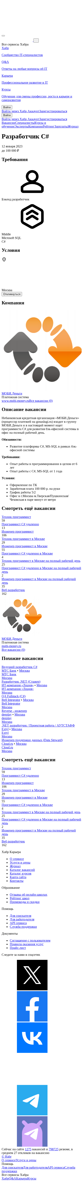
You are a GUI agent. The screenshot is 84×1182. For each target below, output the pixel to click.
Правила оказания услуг (27, 944)
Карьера (21, 1178)
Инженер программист (18, 531)
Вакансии (8, 122)
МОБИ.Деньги (12, 393)
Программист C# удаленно (20, 524)
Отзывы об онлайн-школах (28, 894)
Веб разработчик (13, 590)
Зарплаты (61, 126)
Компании (35, 126)
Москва (24, 670)
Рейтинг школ (19, 898)
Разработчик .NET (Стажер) (21, 681)
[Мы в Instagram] (32, 1083)
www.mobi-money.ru (15, 400)
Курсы (31, 1178)
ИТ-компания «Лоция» (18, 685)
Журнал (73, 126)
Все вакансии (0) (41, 400)
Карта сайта (18, 877)
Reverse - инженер (14, 711)
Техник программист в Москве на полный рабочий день (41, 560)
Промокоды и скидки (25, 902)
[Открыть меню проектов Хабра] (3, 35)
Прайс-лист (18, 947)
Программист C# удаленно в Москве (27, 553)
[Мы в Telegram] (32, 1114)
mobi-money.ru (11, 646)
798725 (54, 1149)
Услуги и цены (20, 862)
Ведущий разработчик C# (19, 667)
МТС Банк (9, 670)
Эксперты (21, 126)
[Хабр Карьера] (17, 40)
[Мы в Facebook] (32, 1020)
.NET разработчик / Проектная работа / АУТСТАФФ (38, 725)
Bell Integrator (11, 700)
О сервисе (17, 859)
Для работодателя (22, 919)
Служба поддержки (23, 926)
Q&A (12, 1178)
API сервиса (18, 923)
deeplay (7, 714)
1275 (28, 1149)
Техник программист (16, 517)
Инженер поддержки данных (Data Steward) (32, 740)
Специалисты (24, 122)
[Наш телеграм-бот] (32, 1145)
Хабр (5, 1178)
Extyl (5, 729)
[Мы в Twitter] (32, 989)
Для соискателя (20, 915)
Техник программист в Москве (23, 539)
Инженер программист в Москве (25, 546)
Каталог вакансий (22, 870)
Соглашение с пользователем (30, 940)
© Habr (6, 1156)
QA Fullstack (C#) (13, 696)
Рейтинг (48, 126)
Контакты (16, 880)
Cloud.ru (7, 743)
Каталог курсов (20, 873)
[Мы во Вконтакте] (32, 1051)
